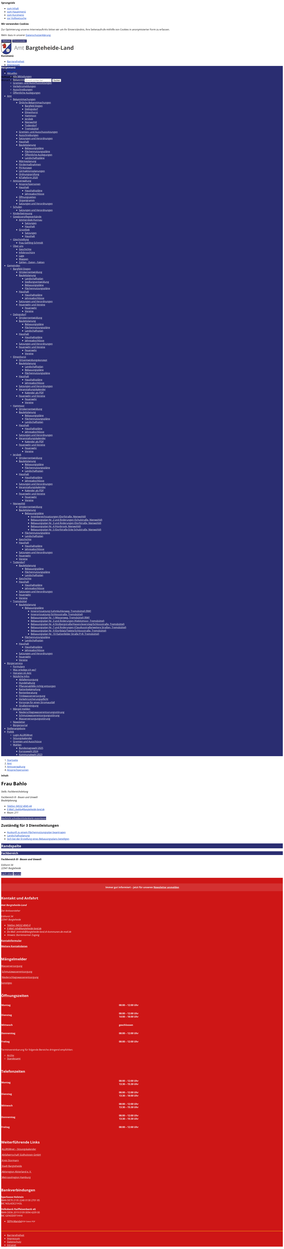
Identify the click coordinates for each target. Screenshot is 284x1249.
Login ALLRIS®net (23, 735)
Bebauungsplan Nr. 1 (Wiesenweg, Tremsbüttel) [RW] (60, 617)
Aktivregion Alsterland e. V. (17, 1171)
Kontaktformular (11, 940)
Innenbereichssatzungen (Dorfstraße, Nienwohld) (58, 516)
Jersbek (29, 118)
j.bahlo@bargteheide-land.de (26, 809)
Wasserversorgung (11, 966)
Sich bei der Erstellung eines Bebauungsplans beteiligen (38, 838)
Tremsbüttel (32, 128)
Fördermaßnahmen (30, 164)
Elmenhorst (31, 112)
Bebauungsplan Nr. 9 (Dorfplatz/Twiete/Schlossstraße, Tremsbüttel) (68, 630)
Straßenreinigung (28, 705)
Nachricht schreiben (11, 818)
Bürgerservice (15, 663)
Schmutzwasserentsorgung (17, 971)
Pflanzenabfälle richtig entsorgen (37, 686)
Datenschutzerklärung (38, 35)
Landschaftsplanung (18, 835)
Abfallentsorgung (28, 679)
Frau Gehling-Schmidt (31, 242)
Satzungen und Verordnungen (36, 138)
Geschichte (25, 249)
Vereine (29, 311)
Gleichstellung (21, 239)
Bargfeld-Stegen (34, 105)
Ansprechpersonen (29, 184)
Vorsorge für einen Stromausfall (37, 702)
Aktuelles (12, 73)
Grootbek (24, 229)
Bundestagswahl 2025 (31, 748)
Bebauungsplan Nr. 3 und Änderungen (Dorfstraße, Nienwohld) (66, 523)
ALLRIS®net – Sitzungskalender (19, 1149)
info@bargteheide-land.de (24, 928)
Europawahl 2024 (28, 751)
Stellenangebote (16, 728)
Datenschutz (14, 1241)
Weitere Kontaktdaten (14, 946)
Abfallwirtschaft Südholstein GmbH (21, 1154)
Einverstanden (19, 41)
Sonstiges (6, 983)
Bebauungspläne (34, 148)
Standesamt (14, 1058)
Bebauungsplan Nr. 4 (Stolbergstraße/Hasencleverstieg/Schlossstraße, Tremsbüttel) (77, 624)
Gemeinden (13, 265)
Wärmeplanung (27, 161)
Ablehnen (6, 41)
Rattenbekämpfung (29, 689)
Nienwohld (31, 122)
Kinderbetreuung (22, 213)
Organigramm (27, 200)
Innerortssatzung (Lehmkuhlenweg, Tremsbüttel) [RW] (61, 611)
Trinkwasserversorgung (32, 695)
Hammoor (30, 115)
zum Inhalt (13, 8)
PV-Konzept (25, 167)
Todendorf (31, 125)
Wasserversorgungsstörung (34, 718)
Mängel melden (21, 709)
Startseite (12, 760)
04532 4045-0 (18, 925)
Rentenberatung (28, 692)
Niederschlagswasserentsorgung (20, 977)
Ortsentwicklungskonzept (33, 360)
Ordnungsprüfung (29, 174)
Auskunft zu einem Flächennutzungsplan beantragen (36, 832)
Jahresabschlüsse (34, 193)
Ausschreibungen (23, 89)
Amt (9, 96)
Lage (21, 255)
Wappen (23, 259)
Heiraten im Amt (22, 673)
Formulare (19, 666)
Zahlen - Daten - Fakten (32, 262)
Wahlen (17, 744)
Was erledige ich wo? (24, 669)
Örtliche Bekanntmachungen (35, 102)
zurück (17, 873)
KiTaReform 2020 (28, 177)
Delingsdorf (31, 109)
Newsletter (19, 722)
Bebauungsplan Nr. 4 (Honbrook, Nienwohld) (56, 526)
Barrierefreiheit (15, 61)
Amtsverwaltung (22, 180)
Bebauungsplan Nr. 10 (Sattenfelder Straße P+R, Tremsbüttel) (65, 634)
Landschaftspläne (35, 158)
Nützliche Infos (21, 676)
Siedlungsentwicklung (37, 281)
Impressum (13, 64)
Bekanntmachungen (24, 79)
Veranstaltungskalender (32, 389)
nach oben (7, 873)
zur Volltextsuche (16, 18)
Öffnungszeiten (27, 197)
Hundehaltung (27, 682)
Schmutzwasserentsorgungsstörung (39, 715)
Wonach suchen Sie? (12, 80)
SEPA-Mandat (14, 1221)
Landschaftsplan (34, 278)
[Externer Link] (1, 1160)
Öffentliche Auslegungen (26, 92)
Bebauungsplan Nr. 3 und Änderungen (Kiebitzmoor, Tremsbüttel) (67, 620)
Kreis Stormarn (10, 1160)
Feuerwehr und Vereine (32, 304)
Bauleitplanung (27, 145)
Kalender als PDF (34, 392)
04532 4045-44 (19, 806)
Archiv (10, 1055)
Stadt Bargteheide (12, 1166)
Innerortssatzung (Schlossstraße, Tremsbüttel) (57, 614)
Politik (10, 731)
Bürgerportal (20, 725)
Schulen (17, 206)
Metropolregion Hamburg (16, 1177)
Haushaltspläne (33, 190)
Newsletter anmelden (166, 887)
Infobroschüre (27, 252)
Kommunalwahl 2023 (30, 754)
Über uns (18, 246)
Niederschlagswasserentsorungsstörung (41, 712)
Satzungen (31, 223)
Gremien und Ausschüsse (27, 741)
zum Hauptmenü (16, 11)
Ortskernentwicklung (30, 272)
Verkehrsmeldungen (24, 86)
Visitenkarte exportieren (34, 818)
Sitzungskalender (22, 738)
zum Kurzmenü (15, 15)
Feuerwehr (31, 308)
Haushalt (24, 141)
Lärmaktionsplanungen (32, 171)
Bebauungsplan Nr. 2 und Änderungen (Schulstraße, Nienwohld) (66, 519)
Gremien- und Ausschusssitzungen (32, 83)
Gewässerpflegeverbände (27, 216)
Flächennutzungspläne (37, 151)
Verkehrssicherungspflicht (33, 699)
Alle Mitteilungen (22, 76)
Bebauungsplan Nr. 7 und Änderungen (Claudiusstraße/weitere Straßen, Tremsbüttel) (78, 627)
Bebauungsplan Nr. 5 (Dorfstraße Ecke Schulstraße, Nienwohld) (66, 529)
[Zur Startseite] (37, 53)
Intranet (11, 71)
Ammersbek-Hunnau (30, 220)
